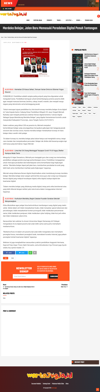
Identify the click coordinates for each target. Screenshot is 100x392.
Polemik (89, 110)
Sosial (81, 113)
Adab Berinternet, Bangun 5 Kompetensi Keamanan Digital (91, 56)
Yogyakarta (79, 117)
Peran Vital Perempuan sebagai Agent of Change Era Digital (91, 95)
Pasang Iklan (89, 20)
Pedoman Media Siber (58, 384)
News (79, 110)
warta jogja (54, 388)
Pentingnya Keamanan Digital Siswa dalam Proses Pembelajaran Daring (91, 76)
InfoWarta (90, 107)
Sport (85, 113)
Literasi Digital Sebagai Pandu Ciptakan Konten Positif (90, 66)
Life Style (74, 110)
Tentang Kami (46, 384)
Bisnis (80, 107)
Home (28, 20)
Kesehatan (96, 107)
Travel (94, 113)
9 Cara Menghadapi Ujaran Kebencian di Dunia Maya (90, 84)
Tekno (12, 258)
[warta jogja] (50, 380)
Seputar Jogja (75, 113)
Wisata (74, 117)
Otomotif (84, 110)
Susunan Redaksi (36, 384)
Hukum (84, 107)
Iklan (67, 384)
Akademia (74, 107)
